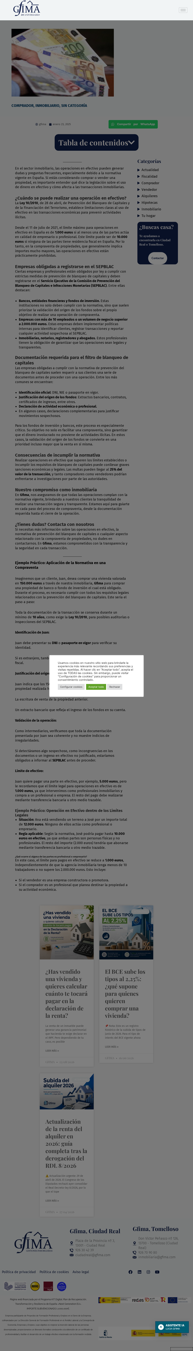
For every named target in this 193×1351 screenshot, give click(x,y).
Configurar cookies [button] (71, 686)
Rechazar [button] (114, 686)
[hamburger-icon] (183, 10)
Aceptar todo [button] (96, 686)
